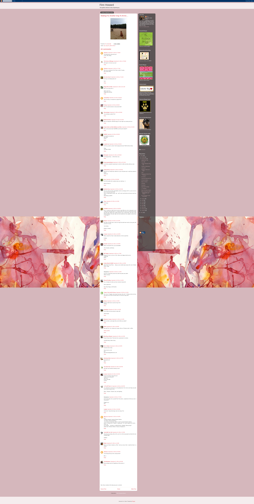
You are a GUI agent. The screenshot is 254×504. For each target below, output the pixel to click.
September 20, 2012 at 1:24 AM (113, 443)
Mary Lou (106, 416)
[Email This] (114, 44)
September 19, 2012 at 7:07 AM (115, 397)
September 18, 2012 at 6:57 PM (117, 358)
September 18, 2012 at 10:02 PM (118, 386)
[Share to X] (117, 44)
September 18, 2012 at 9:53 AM (115, 144)
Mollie (105, 326)
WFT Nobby (106, 253)
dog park (107, 45)
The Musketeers (107, 461)
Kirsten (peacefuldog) (108, 162)
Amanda (105, 243)
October (143, 157)
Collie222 (106, 208)
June (143, 202)
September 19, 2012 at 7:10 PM (119, 432)
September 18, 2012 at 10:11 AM (119, 162)
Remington (106, 155)
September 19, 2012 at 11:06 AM (113, 409)
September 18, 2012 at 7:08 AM (120, 61)
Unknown (106, 52)
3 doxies (105, 234)
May (143, 203)
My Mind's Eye (107, 189)
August (143, 198)
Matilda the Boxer (107, 119)
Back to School (144, 181)
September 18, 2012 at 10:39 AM (116, 189)
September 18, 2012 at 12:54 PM (114, 243)
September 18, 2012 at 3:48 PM (113, 326)
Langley (105, 409)
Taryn (105, 201)
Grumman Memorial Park (146, 178)
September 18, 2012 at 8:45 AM (115, 97)
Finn (147, 16)
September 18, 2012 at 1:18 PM (120, 263)
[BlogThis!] (115, 44)
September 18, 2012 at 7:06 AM (114, 52)
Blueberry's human (108, 319)
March (143, 207)
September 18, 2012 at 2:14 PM (117, 280)
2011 (142, 212)
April (143, 205)
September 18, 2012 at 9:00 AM (116, 112)
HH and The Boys (107, 280)
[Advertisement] (146, 243)
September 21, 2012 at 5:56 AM (117, 461)
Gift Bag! (143, 183)
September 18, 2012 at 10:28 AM (116, 169)
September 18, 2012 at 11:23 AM (112, 201)
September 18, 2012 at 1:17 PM (115, 253)
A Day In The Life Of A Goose (110, 292)
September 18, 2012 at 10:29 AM (112, 179)
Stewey (105, 300)
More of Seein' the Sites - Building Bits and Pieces (146, 192)
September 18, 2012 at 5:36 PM (116, 346)
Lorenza (105, 374)
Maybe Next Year (144, 160)
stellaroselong (107, 169)
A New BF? (143, 168)
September (144, 158)
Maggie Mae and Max (108, 86)
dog (104, 45)
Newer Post (103, 489)
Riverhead (143, 185)
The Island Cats (107, 366)
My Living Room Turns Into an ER (145, 196)
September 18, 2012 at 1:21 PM (115, 271)
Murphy (105, 220)
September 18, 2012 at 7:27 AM (114, 68)
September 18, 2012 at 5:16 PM (119, 336)
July (143, 200)
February (143, 208)
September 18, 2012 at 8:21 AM (119, 86)
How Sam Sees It (107, 77)
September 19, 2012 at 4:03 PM (114, 416)
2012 (142, 155)
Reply (105, 57)
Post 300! (143, 161)
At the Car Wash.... (145, 180)
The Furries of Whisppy (108, 61)
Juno (105, 179)
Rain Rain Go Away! (145, 186)
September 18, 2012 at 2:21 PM (122, 292)
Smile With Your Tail (108, 432)
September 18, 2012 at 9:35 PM (117, 366)
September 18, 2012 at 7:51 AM (117, 77)
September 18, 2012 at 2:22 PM (113, 300)
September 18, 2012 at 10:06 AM (115, 155)
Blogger (133, 501)
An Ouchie (143, 176)
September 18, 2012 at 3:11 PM (118, 319)
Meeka (105, 443)
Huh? (142, 172)
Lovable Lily (106, 144)
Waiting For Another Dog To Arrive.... (146, 175)
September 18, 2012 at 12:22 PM (113, 220)
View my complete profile (144, 26)
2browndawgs (107, 112)
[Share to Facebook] (118, 44)
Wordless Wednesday (145, 166)
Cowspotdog (106, 97)
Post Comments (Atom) (121, 493)
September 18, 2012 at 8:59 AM (113, 105)
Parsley (105, 105)
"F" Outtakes (143, 188)
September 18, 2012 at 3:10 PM (115, 309)
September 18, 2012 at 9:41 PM (114, 374)
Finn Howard (107, 5)
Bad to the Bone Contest (146, 190)
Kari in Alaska (107, 346)
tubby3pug (106, 309)
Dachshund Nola (107, 358)
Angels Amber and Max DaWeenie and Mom (113, 127)
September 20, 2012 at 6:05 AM (114, 451)
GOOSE (105, 134)
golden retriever (112, 45)
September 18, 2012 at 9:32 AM (128, 127)
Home (118, 489)
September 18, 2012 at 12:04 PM (114, 208)
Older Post (133, 489)
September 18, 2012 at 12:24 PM (114, 234)
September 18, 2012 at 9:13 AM (117, 119)
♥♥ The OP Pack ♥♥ (108, 386)
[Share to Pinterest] (119, 44)
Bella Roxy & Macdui (108, 336)
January (143, 210)
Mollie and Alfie (107, 330)
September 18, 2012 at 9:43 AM (113, 134)
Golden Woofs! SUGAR (108, 263)
